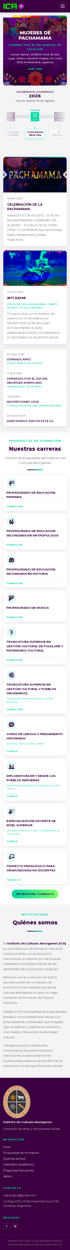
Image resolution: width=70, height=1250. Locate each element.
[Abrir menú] (62, 6)
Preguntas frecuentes (18, 1170)
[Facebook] (6, 1226)
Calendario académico (18, 1164)
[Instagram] (15, 1226)
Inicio (7, 1147)
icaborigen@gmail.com (19, 1195)
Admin (7, 1176)
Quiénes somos (14, 1158)
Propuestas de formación (21, 1153)
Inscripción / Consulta (35, 893)
